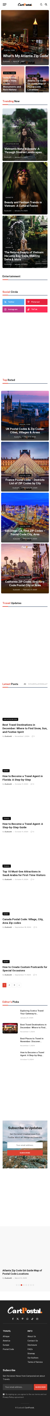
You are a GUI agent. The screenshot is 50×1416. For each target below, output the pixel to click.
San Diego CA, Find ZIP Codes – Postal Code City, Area (25, 532)
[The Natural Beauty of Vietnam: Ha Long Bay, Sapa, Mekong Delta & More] (25, 242)
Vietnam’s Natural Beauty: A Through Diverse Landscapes (23, 150)
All (25, 684)
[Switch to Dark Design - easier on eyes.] (41, 4)
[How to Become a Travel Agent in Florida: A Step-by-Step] (25, 757)
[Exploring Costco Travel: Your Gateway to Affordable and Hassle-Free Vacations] (10, 1014)
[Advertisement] (25, 344)
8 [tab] (33, 1285)
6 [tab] (28, 1285)
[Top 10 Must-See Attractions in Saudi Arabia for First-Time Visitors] (25, 853)
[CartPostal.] (25, 4)
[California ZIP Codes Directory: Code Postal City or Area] (25, 568)
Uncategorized (10, 719)
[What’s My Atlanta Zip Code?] (25, 37)
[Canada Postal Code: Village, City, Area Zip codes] (25, 900)
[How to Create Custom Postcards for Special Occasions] (25, 948)
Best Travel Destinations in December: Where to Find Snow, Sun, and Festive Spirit (24, 728)
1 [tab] (17, 1285)
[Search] (45, 4)
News (6, 771)
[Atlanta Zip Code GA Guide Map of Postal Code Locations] (25, 1250)
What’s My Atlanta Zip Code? (26, 56)
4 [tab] (24, 1285)
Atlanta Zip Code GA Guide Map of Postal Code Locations (37, 85)
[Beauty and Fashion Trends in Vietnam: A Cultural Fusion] (25, 188)
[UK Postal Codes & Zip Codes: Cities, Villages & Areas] (25, 416)
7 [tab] (31, 1285)
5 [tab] (26, 1285)
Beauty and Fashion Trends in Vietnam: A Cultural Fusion (23, 204)
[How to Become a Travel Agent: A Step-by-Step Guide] (25, 805)
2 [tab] (19, 1285)
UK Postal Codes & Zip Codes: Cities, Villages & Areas (25, 430)
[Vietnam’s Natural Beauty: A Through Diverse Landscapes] (25, 134)
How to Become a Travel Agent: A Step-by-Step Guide (32, 1055)
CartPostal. (30, 1408)
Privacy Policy (26, 1163)
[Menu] (4, 4)
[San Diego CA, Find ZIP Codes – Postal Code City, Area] (25, 517)
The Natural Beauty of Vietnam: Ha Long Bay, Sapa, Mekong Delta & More (24, 256)
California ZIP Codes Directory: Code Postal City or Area (25, 583)
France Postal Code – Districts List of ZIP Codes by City (25, 481)
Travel (7, 818)
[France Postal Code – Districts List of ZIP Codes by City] (25, 467)
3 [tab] (21, 1285)
